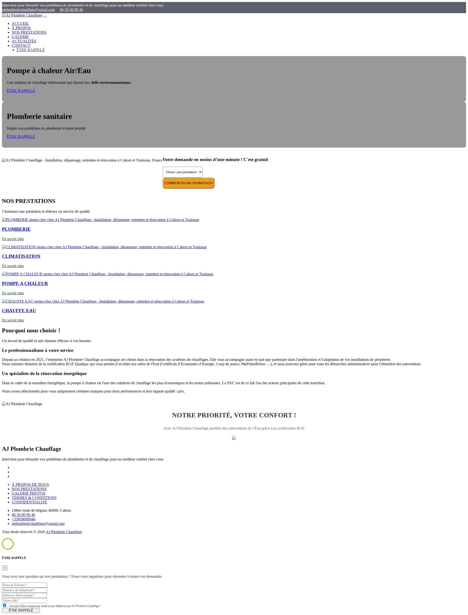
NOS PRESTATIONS (29, 32)
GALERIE (20, 37)
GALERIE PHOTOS (28, 493)
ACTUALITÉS (24, 41)
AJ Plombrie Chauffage (64, 532)
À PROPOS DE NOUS (30, 484)
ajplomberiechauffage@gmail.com (28, 10)
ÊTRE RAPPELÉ (21, 91)
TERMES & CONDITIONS (34, 498)
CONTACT (21, 45)
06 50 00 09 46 (71, 10)
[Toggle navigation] (45, 16)
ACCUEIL (20, 23)
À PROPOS (21, 28)
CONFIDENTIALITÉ (29, 502)
